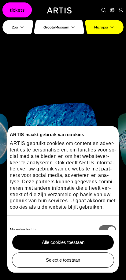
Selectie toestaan (63, 260)
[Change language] (112, 10)
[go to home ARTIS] (59, 10)
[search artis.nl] (103, 10)
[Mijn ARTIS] (121, 10)
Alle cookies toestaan (63, 242)
